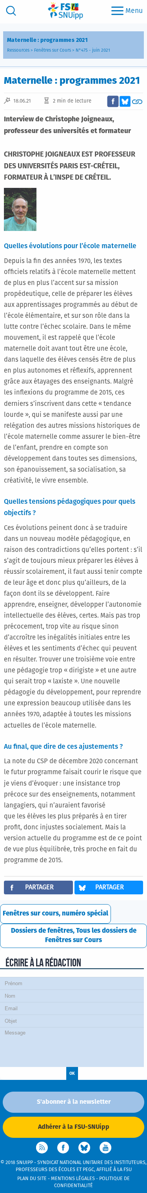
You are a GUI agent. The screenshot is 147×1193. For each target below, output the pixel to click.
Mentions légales (73, 1178)
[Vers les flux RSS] (42, 1147)
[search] (11, 11)
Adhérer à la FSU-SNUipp (73, 1127)
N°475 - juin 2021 (93, 50)
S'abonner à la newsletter (74, 1102)
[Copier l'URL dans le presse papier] (137, 101)
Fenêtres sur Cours (52, 50)
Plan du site (32, 1178)
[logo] (65, 11)
